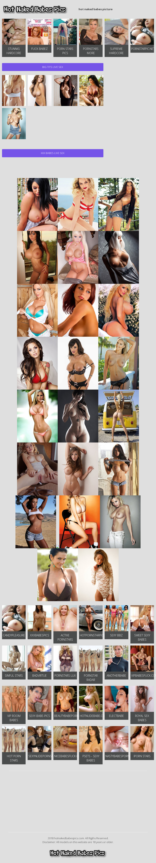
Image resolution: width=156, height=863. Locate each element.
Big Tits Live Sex (52, 67)
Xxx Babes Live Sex (52, 153)
